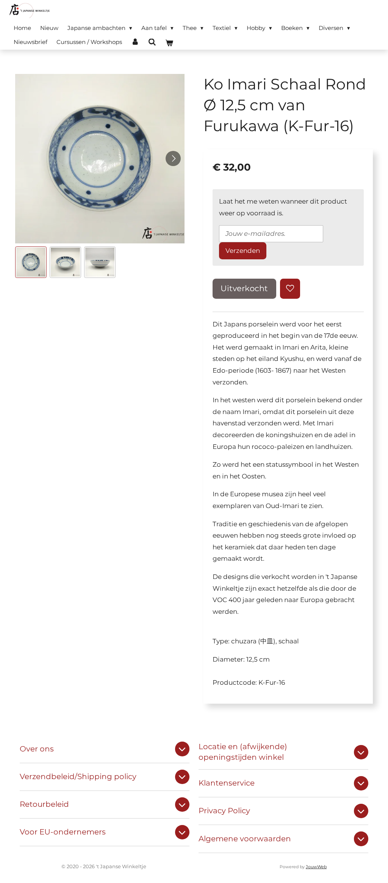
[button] (31, 262)
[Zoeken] (152, 42)
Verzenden (242, 250)
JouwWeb (316, 866)
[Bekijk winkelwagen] (169, 43)
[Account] (135, 42)
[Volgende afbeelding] (173, 158)
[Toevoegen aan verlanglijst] (290, 289)
